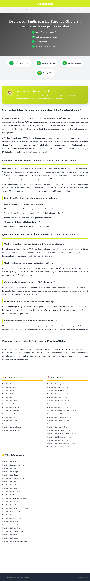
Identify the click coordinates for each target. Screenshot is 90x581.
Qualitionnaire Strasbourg (11, 407)
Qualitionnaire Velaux (55, 390)
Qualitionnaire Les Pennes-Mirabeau (14, 498)
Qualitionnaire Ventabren (56, 400)
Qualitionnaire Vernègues (56, 430)
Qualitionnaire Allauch (10, 501)
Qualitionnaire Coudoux (55, 387)
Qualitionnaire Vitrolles (55, 420)
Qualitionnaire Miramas (55, 440)
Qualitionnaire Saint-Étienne (12, 427)
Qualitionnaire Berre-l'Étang (57, 394)
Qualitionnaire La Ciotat (10, 485)
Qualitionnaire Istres (9, 482)
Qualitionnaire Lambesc (55, 424)
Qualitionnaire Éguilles (55, 407)
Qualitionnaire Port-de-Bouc (12, 515)
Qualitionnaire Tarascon (10, 521)
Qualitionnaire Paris (9, 384)
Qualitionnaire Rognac (55, 397)
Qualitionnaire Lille (8, 414)
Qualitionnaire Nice (9, 397)
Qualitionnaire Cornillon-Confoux (59, 410)
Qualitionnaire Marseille (10, 387)
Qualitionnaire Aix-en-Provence (58, 444)
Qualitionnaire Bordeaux (10, 410)
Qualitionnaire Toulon (9, 420)
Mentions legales (82, 577)
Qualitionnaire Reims (9, 424)
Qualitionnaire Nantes (9, 400)
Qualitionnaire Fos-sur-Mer (11, 518)
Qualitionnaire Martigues (10, 472)
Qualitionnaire (45, 3)
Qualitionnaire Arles (9, 468)
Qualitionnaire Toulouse (10, 394)
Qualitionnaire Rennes (9, 417)
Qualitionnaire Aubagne (10, 475)
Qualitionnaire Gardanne (10, 505)
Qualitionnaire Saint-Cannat (57, 417)
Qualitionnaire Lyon (9, 390)
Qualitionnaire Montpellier (11, 404)
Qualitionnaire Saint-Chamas (57, 414)
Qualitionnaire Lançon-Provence (58, 384)
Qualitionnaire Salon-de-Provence (59, 434)
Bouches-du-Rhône (16, 10)
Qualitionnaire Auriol (9, 535)
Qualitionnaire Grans (54, 427)
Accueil (4, 10)
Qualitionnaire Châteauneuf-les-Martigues (16, 508)
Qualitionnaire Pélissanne (56, 404)
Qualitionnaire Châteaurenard (12, 511)
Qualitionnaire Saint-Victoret (57, 447)
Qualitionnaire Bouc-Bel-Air (12, 525)
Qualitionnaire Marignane (56, 437)
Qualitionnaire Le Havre (10, 430)
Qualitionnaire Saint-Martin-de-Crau (14, 531)
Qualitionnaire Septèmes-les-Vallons (14, 541)
